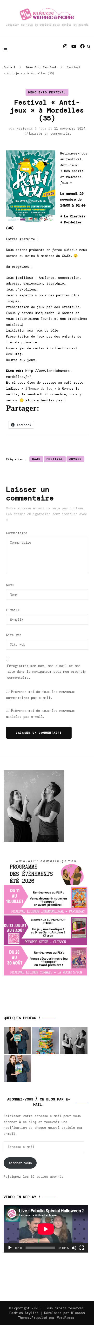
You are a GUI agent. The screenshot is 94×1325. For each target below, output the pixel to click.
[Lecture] (9, 1247)
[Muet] (74, 1247)
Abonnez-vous (20, 1163)
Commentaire (16, 533)
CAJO (36, 459)
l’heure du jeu (38, 388)
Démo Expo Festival (47, 92)
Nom (10, 585)
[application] (46, 1229)
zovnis (75, 459)
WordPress (65, 1317)
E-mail (13, 610)
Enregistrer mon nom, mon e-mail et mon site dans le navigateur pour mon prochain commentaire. (46, 672)
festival (55, 459)
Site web (13, 635)
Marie (21, 128)
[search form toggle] (88, 46)
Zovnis (46, 318)
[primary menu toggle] (7, 49)
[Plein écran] (81, 1247)
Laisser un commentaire (50, 133)
